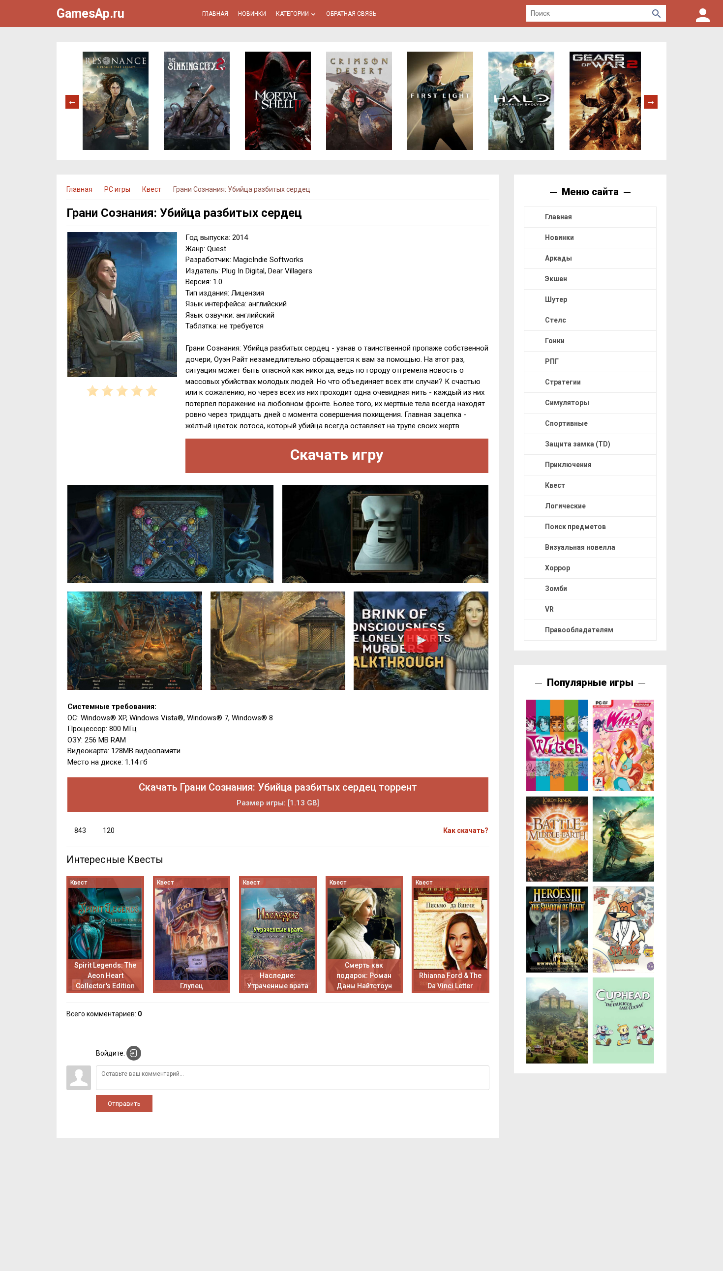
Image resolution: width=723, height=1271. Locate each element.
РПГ (552, 361)
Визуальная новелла (580, 547)
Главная (558, 217)
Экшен (556, 279)
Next (651, 101)
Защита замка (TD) (577, 444)
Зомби (556, 588)
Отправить (124, 1103)
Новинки (559, 237)
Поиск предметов (575, 527)
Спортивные (566, 423)
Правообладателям (579, 630)
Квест (555, 485)
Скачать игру (336, 454)
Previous (72, 101)
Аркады (558, 258)
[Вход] (703, 13)
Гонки (555, 341)
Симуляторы (567, 403)
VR (549, 609)
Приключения (568, 465)
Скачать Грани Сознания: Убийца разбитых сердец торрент (278, 794)
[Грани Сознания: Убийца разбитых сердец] (122, 306)
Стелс (555, 320)
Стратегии (563, 382)
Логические (565, 506)
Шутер (556, 299)
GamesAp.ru (90, 13)
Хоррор (557, 568)
